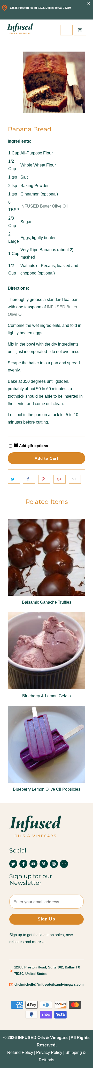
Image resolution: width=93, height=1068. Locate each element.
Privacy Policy (49, 1052)
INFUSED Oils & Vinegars (43, 1037)
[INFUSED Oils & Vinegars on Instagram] (54, 864)
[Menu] (66, 30)
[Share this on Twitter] (14, 479)
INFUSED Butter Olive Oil (44, 206)
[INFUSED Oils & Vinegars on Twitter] (13, 864)
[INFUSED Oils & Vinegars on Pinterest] (44, 864)
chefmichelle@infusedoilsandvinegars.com (49, 984)
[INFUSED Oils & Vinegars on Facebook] (23, 864)
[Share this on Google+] (59, 479)
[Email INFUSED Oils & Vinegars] (64, 864)
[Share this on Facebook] (29, 479)
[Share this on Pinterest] (44, 479)
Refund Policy (20, 1052)
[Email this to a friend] (75, 479)
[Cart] (80, 30)
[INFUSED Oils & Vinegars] (20, 30)
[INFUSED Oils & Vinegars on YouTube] (33, 864)
